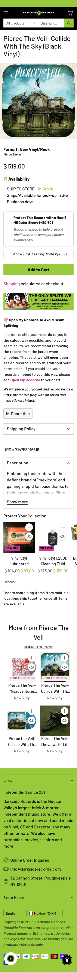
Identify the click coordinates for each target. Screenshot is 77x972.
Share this (20, 413)
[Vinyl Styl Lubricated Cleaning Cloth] (19, 537)
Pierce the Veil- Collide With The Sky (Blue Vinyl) (22, 744)
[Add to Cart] (29, 527)
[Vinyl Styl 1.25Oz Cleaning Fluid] (52, 537)
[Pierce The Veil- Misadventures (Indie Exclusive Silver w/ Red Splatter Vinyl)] (22, 667)
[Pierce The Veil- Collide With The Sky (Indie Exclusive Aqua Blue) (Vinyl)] (55, 667)
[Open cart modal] (70, 13)
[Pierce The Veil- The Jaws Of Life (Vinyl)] (55, 721)
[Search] (69, 23)
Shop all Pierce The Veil (38, 646)
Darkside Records (50, 921)
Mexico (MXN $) (45, 913)
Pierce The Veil (15, 154)
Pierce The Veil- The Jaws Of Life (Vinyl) (55, 744)
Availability (19, 178)
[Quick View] (29, 536)
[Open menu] (5, 13)
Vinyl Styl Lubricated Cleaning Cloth (19, 564)
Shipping (11, 283)
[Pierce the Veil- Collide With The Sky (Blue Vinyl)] (22, 721)
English (11, 913)
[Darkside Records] (38, 13)
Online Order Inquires (29, 860)
